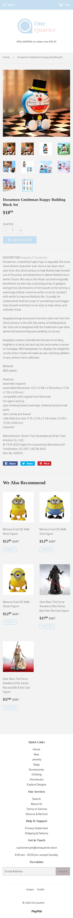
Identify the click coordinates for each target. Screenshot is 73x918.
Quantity (8, 224)
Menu (11, 4)
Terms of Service (36, 809)
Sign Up (63, 871)
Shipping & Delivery (36, 833)
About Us (36, 804)
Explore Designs (36, 784)
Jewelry (36, 759)
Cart (67, 4)
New (36, 754)
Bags (36, 764)
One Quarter (37, 902)
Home (6, 57)
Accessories (36, 769)
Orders (30, 889)
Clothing (37, 774)
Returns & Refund (36, 814)
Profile (40, 889)
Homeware (36, 779)
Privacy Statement (36, 828)
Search (36, 798)
